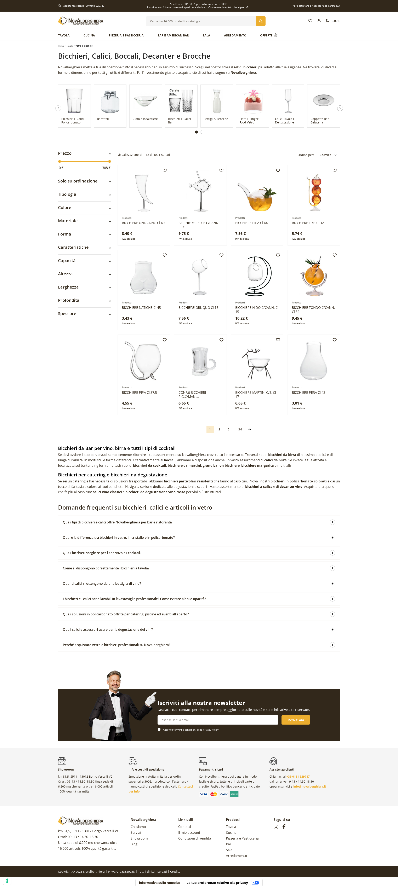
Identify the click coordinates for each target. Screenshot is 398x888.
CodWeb (325, 155)
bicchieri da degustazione (146, 492)
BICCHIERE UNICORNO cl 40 (143, 223)
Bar (228, 844)
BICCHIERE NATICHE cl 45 (141, 307)
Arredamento (236, 855)
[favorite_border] (164, 170)
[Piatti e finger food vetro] (252, 100)
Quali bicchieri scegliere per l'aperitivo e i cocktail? (198, 552)
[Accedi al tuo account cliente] (319, 21)
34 (240, 429)
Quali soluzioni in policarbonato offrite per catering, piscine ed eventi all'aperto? (198, 614)
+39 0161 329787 (94, 5)
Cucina (231, 832)
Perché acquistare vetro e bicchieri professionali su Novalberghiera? (198, 644)
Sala (229, 850)
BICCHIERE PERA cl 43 (308, 392)
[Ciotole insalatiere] (146, 100)
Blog (134, 844)
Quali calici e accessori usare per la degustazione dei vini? (198, 629)
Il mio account (189, 832)
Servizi (136, 832)
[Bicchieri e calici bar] (181, 100)
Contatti (184, 826)
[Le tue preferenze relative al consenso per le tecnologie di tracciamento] (7, 881)
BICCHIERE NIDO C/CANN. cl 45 (256, 309)
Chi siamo (138, 826)
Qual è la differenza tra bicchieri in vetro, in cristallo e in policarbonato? (198, 537)
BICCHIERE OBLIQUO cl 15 (198, 307)
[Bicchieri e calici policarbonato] (74, 100)
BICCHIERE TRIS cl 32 (308, 223)
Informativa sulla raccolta (159, 883)
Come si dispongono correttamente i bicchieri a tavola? (198, 568)
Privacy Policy (210, 729)
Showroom (139, 838)
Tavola (231, 826)
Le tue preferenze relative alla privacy (217, 883)
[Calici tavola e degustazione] (288, 100)
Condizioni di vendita (194, 838)
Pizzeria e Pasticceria (242, 838)
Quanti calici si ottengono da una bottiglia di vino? (198, 583)
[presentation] (65, 111)
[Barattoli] (110, 100)
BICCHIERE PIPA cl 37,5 (139, 392)
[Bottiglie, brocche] (217, 100)
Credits (175, 872)
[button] (196, 132)
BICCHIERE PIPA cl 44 (251, 223)
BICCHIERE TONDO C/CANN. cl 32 (313, 309)
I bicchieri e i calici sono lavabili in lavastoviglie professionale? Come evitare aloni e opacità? (198, 598)
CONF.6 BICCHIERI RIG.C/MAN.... (192, 394)
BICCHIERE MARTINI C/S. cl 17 (255, 394)
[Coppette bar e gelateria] (323, 100)
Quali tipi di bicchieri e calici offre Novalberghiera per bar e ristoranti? (198, 522)
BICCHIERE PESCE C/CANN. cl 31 (198, 225)
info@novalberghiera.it (309, 786)
